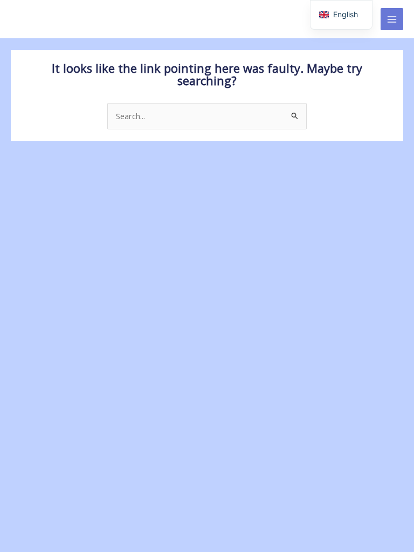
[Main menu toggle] (392, 19)
